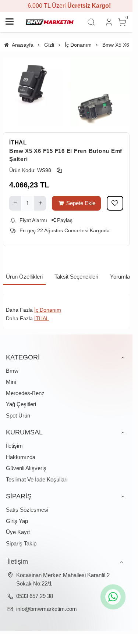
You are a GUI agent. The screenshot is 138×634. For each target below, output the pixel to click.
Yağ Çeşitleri (21, 404)
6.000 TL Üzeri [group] (66, 6)
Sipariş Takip (21, 543)
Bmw (12, 371)
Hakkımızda (20, 457)
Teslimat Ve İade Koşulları (37, 479)
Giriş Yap (17, 521)
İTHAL (18, 142)
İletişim (14, 446)
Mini (11, 382)
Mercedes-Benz (25, 393)
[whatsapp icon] (113, 597)
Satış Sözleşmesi (27, 509)
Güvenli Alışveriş (26, 468)
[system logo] (50, 22)
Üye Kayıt (18, 532)
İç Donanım (47, 310)
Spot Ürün (18, 415)
